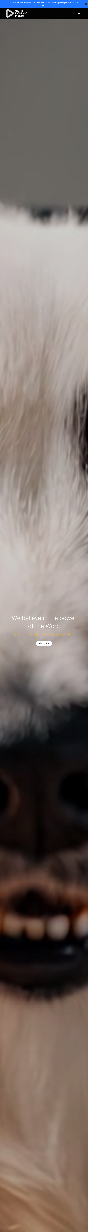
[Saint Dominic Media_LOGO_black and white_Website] (16, 9)
